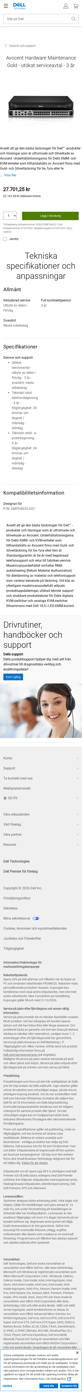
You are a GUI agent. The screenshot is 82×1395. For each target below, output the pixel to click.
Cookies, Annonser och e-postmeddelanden (35, 928)
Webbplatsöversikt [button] (17, 788)
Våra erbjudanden (16, 814)
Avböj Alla (48, 1386)
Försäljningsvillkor (16, 898)
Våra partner (12, 834)
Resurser (9, 845)
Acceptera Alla (69, 1386)
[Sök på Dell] (73, 19)
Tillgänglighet (13, 949)
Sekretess (10, 908)
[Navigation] (6, 6)
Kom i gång (13, 677)
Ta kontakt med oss (18, 778)
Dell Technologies (16, 861)
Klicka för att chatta (35, 1163)
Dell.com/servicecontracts (20, 1054)
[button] (66, 6)
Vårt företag (12, 824)
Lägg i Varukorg (50, 215)
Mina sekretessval (17, 918)
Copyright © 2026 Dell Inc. (22, 888)
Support (9, 768)
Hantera (7, 1385)
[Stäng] (77, 1352)
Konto (7, 758)
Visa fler (10, 175)
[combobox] (40, 19)
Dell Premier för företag (20, 871)
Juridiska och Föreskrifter (22, 938)
